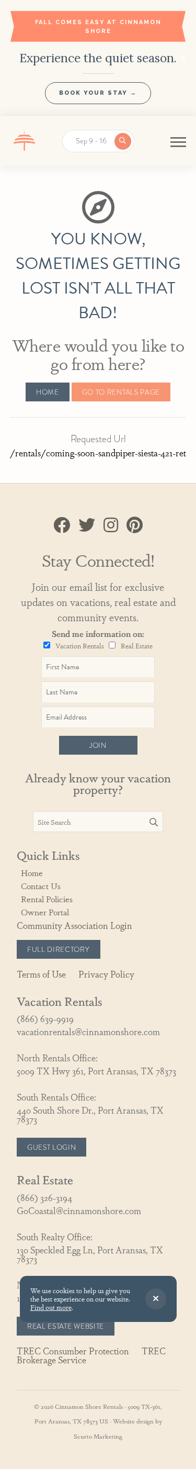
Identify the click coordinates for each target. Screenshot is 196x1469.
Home (47, 392)
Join (98, 745)
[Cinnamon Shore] (24, 141)
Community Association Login (74, 925)
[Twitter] (86, 525)
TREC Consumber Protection (73, 1350)
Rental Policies (47, 898)
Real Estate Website (65, 1326)
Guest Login (51, 1147)
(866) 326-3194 (44, 1197)
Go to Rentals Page (121, 392)
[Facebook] (61, 525)
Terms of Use (41, 973)
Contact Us (41, 885)
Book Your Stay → (98, 92)
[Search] (153, 822)
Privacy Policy (106, 973)
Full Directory (58, 949)
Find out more (51, 1307)
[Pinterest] (134, 525)
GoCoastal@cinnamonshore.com (79, 1210)
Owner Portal (45, 911)
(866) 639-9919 (45, 1018)
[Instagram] (110, 525)
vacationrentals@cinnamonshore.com (88, 1031)
